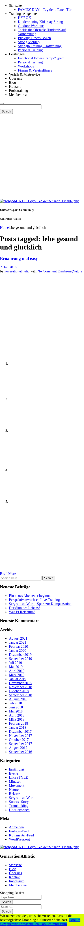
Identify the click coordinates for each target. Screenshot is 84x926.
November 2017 (20, 735)
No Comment (47, 271)
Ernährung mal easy (19, 258)
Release (14, 794)
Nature (77, 271)
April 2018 (16, 715)
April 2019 (16, 671)
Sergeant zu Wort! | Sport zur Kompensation (40, 604)
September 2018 (20, 695)
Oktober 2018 (19, 691)
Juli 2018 (15, 703)
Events (14, 773)
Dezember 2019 (20, 654)
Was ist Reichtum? (22, 612)
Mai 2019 (16, 667)
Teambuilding (18, 806)
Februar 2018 (18, 723)
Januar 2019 (17, 679)
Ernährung (65, 271)
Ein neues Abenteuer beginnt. (30, 596)
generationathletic (17, 271)
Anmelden (16, 827)
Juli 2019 (15, 663)
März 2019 (16, 675)
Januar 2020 (17, 650)
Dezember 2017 (20, 731)
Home (4, 227)
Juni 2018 (16, 707)
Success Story (19, 802)
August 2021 (18, 638)
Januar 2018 (17, 727)
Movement (16, 785)
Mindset (14, 781)
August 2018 (18, 699)
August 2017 (18, 748)
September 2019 (20, 659)
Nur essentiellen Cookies (33, 924)
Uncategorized (19, 810)
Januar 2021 (17, 642)
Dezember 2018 (20, 683)
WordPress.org (19, 839)
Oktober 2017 (19, 740)
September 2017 (20, 744)
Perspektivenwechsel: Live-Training (34, 600)
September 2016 (20, 752)
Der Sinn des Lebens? (24, 608)
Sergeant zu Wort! (21, 798)
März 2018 (16, 719)
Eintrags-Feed (19, 831)
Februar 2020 (18, 646)
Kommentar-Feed (21, 835)
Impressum (59, 924)
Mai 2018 (16, 711)
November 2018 (20, 687)
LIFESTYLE (18, 777)
